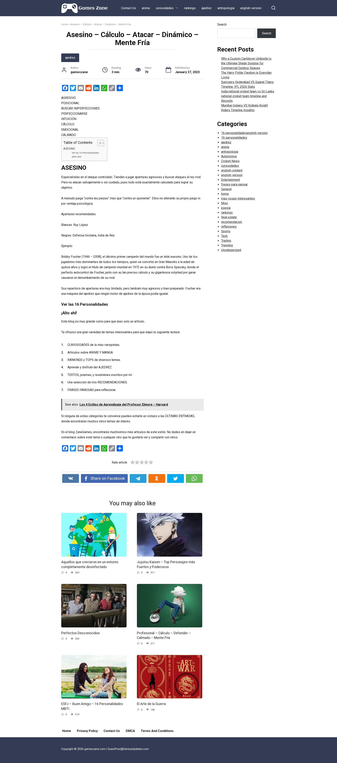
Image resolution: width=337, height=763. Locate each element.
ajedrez (206, 8)
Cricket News (230, 161)
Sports (225, 231)
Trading (226, 240)
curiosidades (165, 8)
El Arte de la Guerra (151, 704)
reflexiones (229, 226)
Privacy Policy (87, 731)
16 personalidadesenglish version (244, 133)
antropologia (225, 8)
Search (222, 24)
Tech (224, 236)
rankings (190, 8)
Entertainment (230, 180)
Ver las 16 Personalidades (85, 152)
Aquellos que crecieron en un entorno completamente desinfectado (89, 564)
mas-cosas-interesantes (238, 198)
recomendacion (231, 222)
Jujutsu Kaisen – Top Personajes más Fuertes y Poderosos (166, 564)
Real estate (229, 217)
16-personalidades (234, 137)
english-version (251, 8)
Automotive (229, 156)
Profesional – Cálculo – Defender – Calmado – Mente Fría (164, 635)
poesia (226, 208)
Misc (224, 203)
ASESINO (69, 148)
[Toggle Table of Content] (98, 143)
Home (64, 24)
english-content (231, 170)
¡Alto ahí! (76, 156)
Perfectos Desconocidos (80, 633)
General (226, 189)
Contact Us (128, 8)
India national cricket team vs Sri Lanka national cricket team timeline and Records (247, 96)
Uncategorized (231, 250)
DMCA (130, 731)
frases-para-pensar (234, 184)
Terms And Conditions (157, 731)
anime (146, 8)
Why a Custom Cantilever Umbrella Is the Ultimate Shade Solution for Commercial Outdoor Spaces (246, 63)
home (225, 194)
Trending (227, 245)
